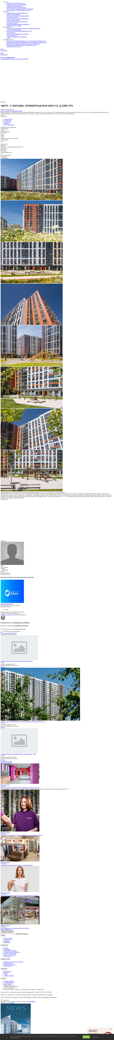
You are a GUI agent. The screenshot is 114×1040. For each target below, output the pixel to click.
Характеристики (8, 119)
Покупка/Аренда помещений (20, 9)
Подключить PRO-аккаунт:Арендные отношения (7, 932)
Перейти (3, 667)
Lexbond (12, 1003)
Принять (86, 1037)
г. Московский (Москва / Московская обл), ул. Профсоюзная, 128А (18, 754)
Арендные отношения (9, 964)
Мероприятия (18, 25)
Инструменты (4, 945)
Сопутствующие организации (12, 952)
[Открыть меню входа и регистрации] (1, 52)
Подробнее (95, 1033)
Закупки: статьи (17, 22)
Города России (7, 956)
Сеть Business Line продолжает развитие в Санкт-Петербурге (17, 865)
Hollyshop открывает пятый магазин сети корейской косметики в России (20, 787)
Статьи (18, 19)
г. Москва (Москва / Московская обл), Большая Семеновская (16, 661)
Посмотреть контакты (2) (7, 614)
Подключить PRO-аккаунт (10, 633)
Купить (90, 1033)
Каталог (3, 935)
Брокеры (6, 948)
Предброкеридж (23, 43)
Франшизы (14, 6)
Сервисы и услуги (5, 959)
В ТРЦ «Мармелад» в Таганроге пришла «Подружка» (15, 928)
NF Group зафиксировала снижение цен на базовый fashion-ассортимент (20, 895)
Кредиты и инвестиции (10, 953)
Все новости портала (6, 761)
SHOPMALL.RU (6, 929)
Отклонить (95, 1037)
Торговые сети (16, 3)
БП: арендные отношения (26, 41)
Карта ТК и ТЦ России (10, 955)
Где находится (7, 122)
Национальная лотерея (7, 604)
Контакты (6, 123)
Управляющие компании (10, 950)
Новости (17, 13)
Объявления (7, 942)
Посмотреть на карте (16, 111)
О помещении (7, 120)
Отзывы (14, 46)
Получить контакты (6, 111)
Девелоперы (7, 949)
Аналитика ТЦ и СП (19, 10)
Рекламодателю (21, 45)
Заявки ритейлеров (16, 7)
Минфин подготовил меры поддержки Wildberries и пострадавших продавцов (21, 835)
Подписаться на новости (21, 933)
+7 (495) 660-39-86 (8, 982)
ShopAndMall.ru (31, 1001)
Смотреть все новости (6, 762)
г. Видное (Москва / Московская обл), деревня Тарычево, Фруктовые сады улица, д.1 (23, 721)
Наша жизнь (4, 968)
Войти (2, 49)
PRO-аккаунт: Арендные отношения (27, 42)
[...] (68, 789)
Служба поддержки (9, 981)
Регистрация (4, 50)
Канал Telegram (8, 984)
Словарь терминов (9, 975)
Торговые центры (17, 4)
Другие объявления (9, 124)
